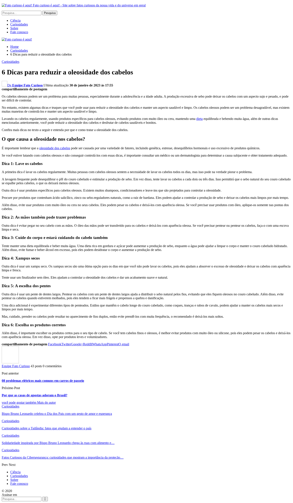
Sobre (14, 28)
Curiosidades (19, 24)
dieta (199, 119)
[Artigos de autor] (10, 362)
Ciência (15, 20)
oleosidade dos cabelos (54, 148)
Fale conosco (19, 32)
